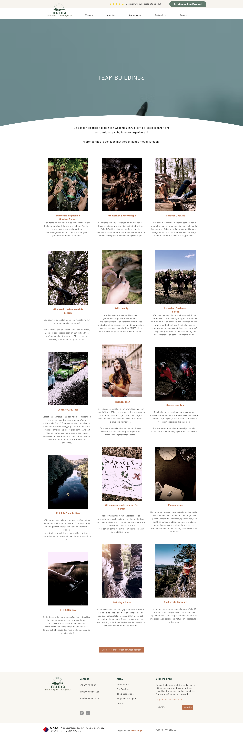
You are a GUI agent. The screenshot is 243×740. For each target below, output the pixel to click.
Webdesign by (129, 730)
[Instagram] (82, 713)
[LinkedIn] (88, 713)
